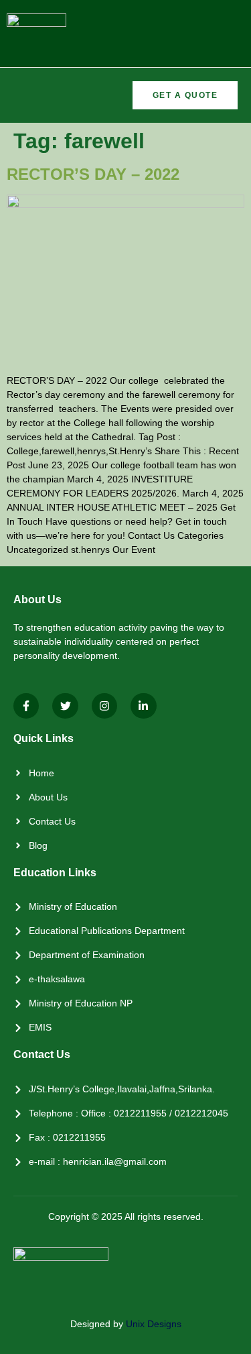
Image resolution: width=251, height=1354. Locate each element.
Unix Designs (153, 1323)
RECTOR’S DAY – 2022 (93, 174)
